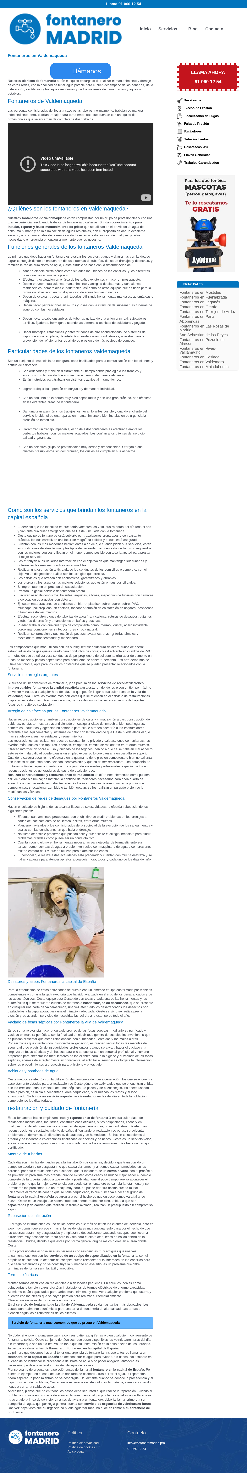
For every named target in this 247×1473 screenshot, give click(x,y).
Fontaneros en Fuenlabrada (203, 297)
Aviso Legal (76, 1451)
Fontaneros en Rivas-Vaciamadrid (197, 350)
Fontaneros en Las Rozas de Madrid (204, 328)
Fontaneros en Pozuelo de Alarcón (202, 342)
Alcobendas (189, 321)
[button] (233, 29)
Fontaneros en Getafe (198, 307)
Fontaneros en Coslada (199, 357)
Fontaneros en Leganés (199, 302)
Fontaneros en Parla (196, 316)
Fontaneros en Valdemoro (201, 362)
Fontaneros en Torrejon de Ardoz (207, 312)
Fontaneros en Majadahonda (204, 367)
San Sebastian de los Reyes (203, 335)
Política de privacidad (83, 1443)
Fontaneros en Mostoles (200, 292)
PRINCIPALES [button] (193, 284)
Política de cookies (81, 1447)
